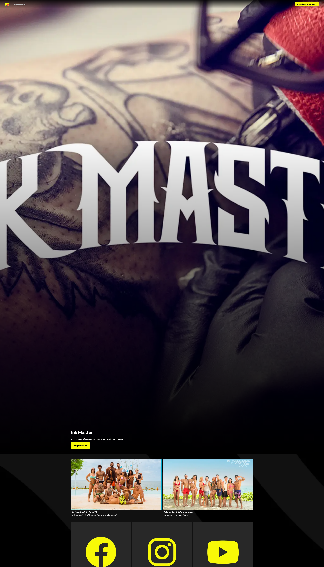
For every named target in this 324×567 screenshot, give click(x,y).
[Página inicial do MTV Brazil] (7, 4)
